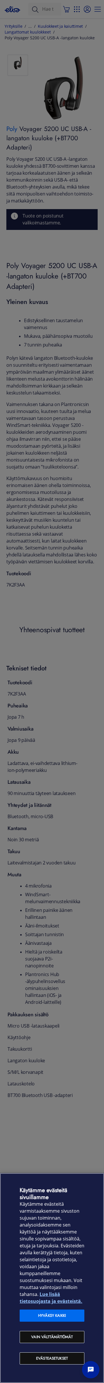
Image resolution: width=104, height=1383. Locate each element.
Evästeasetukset (52, 1358)
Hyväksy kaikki (52, 1315)
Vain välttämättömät (52, 1337)
